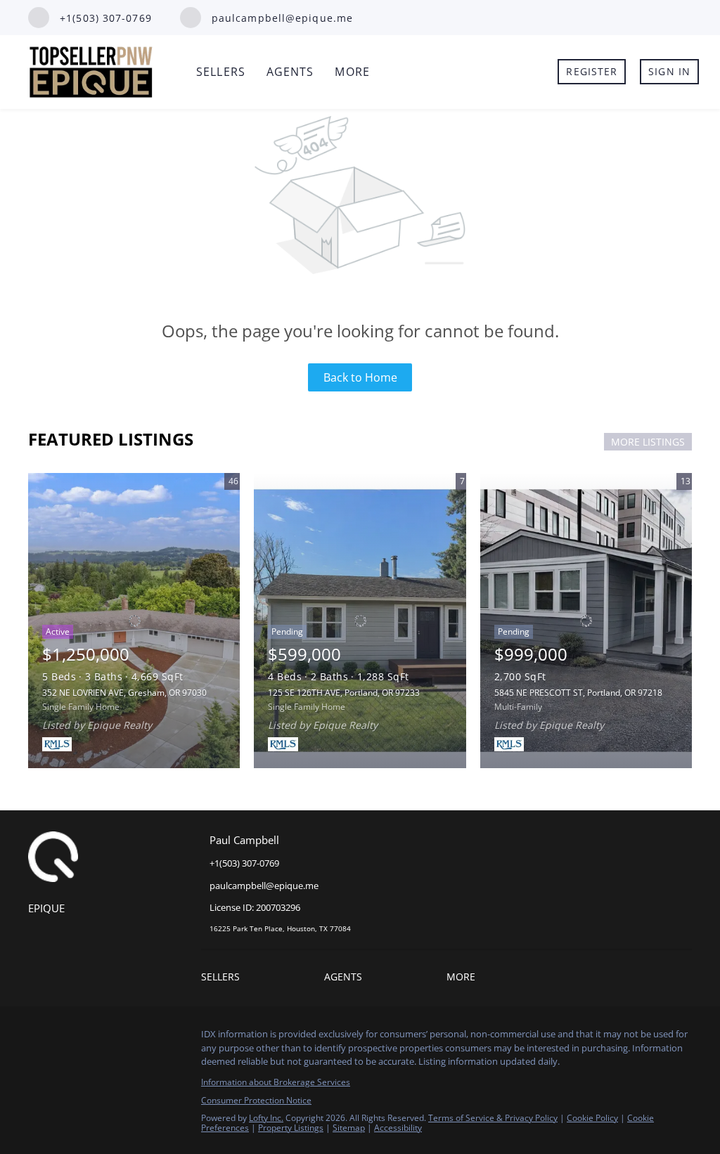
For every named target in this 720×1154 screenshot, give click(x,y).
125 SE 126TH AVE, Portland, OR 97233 (344, 693)
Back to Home (360, 377)
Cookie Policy (592, 1118)
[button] (224, 978)
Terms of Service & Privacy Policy (493, 1118)
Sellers (220, 71)
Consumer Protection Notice (256, 1100)
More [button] (352, 71)
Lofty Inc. (266, 1118)
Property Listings (290, 1128)
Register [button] (591, 71)
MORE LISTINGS (648, 441)
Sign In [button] (669, 71)
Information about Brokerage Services (275, 1082)
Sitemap (349, 1128)
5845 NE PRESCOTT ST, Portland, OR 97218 (578, 693)
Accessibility (398, 1128)
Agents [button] (290, 71)
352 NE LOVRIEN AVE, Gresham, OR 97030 (124, 693)
